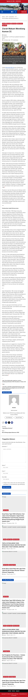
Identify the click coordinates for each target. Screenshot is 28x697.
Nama (4, 465)
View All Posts (19, 417)
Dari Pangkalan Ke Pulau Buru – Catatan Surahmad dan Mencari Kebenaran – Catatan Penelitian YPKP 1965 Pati (13, 656)
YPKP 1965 (14, 6)
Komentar (4, 446)
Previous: (7, 427)
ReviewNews (22, 694)
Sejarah (17, 691)
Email (3, 471)
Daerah (3, 23)
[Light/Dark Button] (12, 12)
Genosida (8, 23)
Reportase (4, 25)
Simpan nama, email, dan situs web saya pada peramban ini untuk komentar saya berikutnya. (14, 483)
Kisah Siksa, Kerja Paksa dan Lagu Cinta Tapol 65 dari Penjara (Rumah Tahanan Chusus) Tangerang (13, 570)
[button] (2, 11)
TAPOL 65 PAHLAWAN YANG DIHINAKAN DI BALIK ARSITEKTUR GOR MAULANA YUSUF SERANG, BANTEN (13, 545)
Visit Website (9, 417)
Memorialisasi (16, 539)
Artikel (4, 539)
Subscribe (24, 11)
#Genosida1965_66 (9, 67)
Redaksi (5, 35)
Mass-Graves (19, 23)
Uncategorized (12, 564)
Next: (10, 431)
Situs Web (4, 477)
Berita (13, 691)
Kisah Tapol (14, 23)
